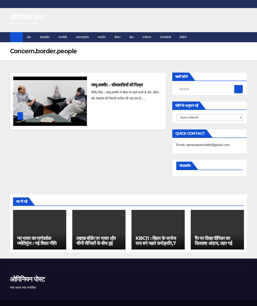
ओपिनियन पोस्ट (27, 17)
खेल (131, 37)
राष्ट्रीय (102, 37)
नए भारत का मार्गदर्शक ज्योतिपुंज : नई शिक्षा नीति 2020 (37, 243)
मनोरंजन (146, 37)
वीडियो (183, 37)
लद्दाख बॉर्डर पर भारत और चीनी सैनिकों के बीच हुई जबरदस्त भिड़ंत (96, 243)
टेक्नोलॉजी (165, 37)
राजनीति (62, 37)
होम (29, 37)
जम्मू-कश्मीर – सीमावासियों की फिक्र (117, 85)
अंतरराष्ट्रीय (82, 37)
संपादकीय (45, 37)
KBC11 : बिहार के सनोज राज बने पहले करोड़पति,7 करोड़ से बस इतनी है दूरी (156, 243)
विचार (118, 37)
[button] (244, 37)
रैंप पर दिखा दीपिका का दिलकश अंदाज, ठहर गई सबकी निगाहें (213, 243)
